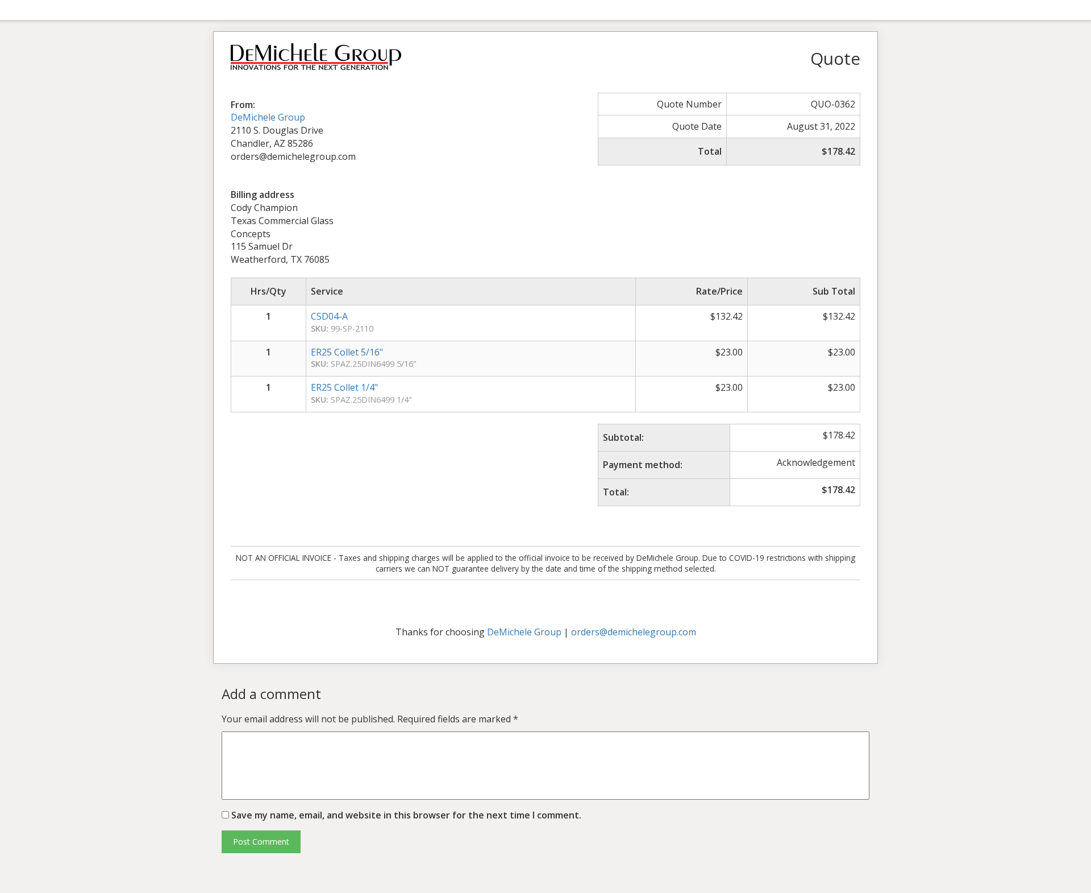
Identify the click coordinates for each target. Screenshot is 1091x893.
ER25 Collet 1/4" (344, 387)
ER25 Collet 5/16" (347, 352)
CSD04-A (329, 316)
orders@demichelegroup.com (633, 632)
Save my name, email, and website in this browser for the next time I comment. (406, 815)
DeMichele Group (268, 117)
